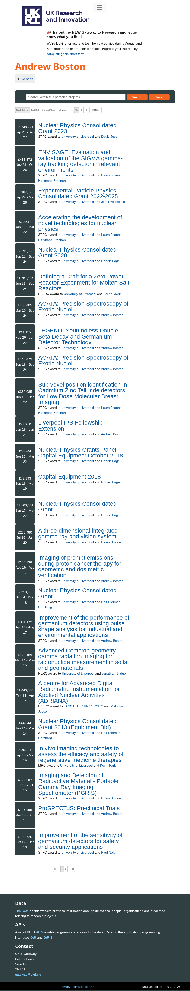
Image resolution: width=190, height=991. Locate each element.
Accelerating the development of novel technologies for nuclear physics (80, 223)
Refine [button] (95, 110)
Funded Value (48, 110)
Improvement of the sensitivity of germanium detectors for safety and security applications (80, 841)
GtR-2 (48, 937)
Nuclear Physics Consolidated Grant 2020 (77, 252)
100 (86, 110)
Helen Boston (111, 542)
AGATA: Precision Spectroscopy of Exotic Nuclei (83, 306)
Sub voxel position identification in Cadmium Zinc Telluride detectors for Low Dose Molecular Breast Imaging (82, 393)
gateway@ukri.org (28, 974)
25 (76, 110)
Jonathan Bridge (114, 673)
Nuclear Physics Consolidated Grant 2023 (77, 128)
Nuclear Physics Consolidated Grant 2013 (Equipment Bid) (77, 724)
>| (73, 869)
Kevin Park (108, 765)
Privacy (65, 986)
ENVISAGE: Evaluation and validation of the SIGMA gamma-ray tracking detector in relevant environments (80, 161)
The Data (22, 911)
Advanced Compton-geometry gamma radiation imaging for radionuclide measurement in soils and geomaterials (82, 659)
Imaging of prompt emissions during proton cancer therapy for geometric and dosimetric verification (79, 566)
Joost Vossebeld (113, 202)
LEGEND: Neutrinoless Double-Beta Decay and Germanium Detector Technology (79, 336)
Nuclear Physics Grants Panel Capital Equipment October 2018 (80, 452)
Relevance (63, 110)
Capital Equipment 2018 (69, 476)
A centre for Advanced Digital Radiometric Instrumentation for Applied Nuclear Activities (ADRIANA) (79, 692)
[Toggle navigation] (99, 7)
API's (40, 932)
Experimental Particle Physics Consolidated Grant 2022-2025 (78, 193)
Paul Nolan (109, 852)
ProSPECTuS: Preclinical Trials (79, 808)
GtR (33, 937)
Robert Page (110, 261)
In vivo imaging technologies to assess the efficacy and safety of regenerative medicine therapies (81, 754)
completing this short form (66, 54)
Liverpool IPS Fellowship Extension (70, 425)
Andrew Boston (112, 315)
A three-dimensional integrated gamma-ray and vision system (78, 533)
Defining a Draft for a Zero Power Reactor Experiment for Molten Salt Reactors (83, 282)
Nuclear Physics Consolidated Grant (77, 506)
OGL (94, 986)
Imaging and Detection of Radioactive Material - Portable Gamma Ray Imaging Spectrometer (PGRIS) (78, 784)
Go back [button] (27, 79)
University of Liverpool (77, 136)
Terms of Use (80, 986)
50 (81, 110)
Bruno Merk (112, 294)
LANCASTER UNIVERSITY (83, 706)
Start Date (23, 111)
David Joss (109, 136)
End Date (35, 110)
